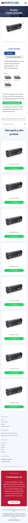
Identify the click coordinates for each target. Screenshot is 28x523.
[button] (25, 3)
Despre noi (4, 443)
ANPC (2, 449)
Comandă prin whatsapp (13, 103)
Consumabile (4, 422)
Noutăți (3, 445)
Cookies (3, 452)
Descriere (9, 53)
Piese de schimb (5, 426)
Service (3, 424)
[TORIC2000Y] (17, 77)
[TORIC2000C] (8, 77)
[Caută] (25, 124)
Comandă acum (14, 168)
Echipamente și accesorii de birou (9, 435)
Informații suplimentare (13, 57)
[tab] (9, 53)
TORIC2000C (7, 80)
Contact (3, 447)
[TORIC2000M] (8, 84)
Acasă (2, 419)
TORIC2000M (7, 87)
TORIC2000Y (16, 80)
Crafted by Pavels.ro (14, 520)
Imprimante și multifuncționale (9, 433)
